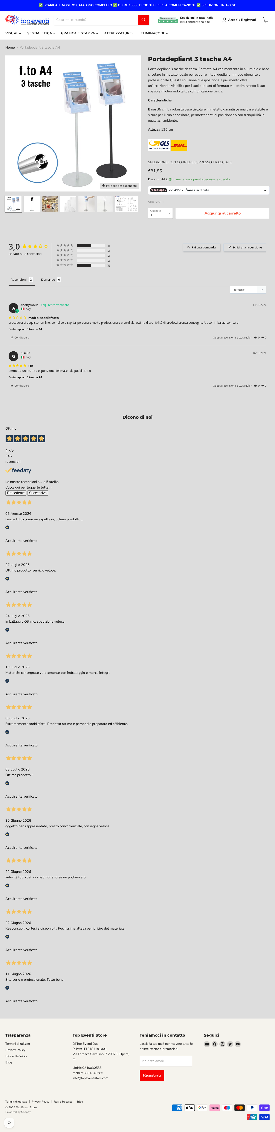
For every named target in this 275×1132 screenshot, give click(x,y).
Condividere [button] (21, 337)
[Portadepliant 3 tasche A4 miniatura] (13, 203)
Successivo (38, 493)
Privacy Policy (15, 1050)
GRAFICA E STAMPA (78, 33)
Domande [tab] (48, 279)
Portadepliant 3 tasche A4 (25, 329)
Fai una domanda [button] (204, 247)
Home (10, 47)
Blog (8, 1062)
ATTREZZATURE (118, 33)
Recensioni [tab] (19, 279)
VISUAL (12, 33)
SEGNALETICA (40, 33)
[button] (256, 337)
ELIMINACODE (153, 33)
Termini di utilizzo (17, 1044)
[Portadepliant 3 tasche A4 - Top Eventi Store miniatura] (31, 203)
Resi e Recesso (16, 1056)
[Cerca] (143, 20)
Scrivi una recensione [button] (247, 247)
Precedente (16, 493)
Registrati (152, 1075)
